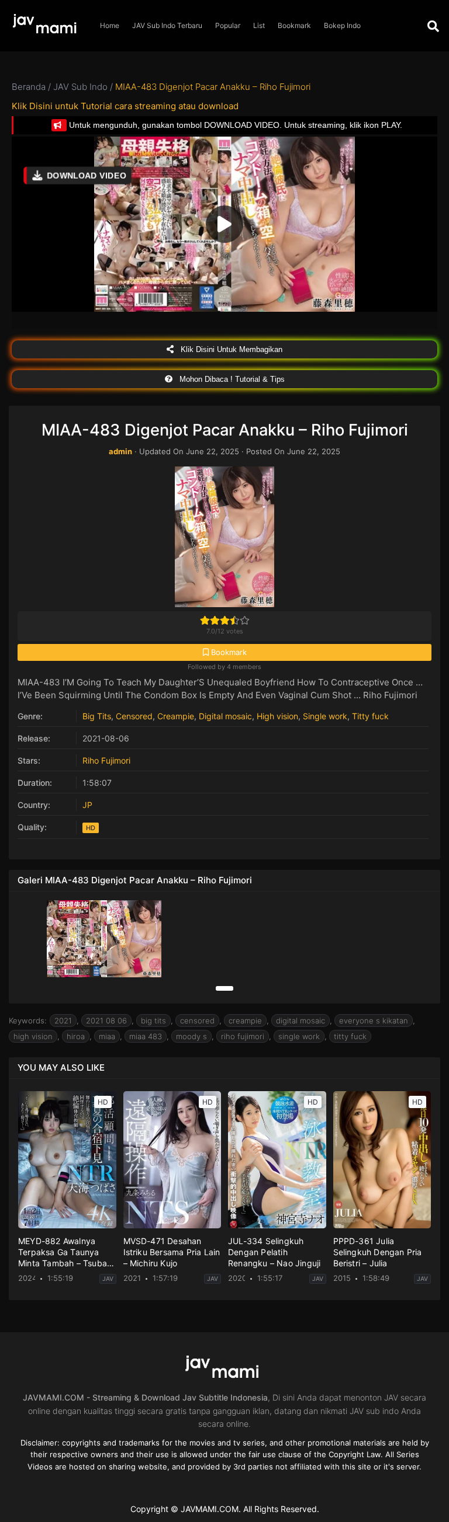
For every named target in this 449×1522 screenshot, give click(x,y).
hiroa (76, 1036)
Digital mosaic (225, 716)
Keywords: (28, 1020)
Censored (134, 716)
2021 (63, 1020)
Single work (325, 716)
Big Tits (96, 716)
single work (299, 1036)
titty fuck (350, 1036)
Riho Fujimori (106, 760)
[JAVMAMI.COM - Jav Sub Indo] (47, 26)
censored (197, 1020)
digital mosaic (300, 1020)
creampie (245, 1020)
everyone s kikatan (373, 1020)
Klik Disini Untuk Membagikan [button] (230, 349)
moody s (191, 1036)
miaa (107, 1036)
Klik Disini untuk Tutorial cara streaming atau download (125, 106)
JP (87, 805)
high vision (33, 1036)
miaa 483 (145, 1036)
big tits (153, 1020)
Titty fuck (370, 716)
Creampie (175, 716)
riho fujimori (242, 1036)
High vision (277, 716)
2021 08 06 (106, 1020)
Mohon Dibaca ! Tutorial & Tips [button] (231, 379)
